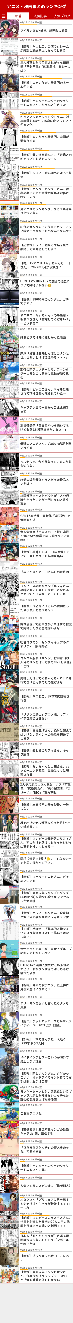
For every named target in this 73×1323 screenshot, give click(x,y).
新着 (18, 15)
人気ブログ (62, 15)
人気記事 (40, 15)
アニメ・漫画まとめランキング (36, 6)
